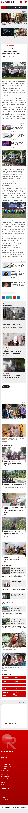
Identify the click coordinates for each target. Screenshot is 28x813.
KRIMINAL (5, 688)
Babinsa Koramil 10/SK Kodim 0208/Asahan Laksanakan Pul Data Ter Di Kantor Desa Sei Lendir (13, 557)
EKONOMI (17, 681)
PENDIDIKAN (5, 692)
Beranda (4, 45)
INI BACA (3, 797)
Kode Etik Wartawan (5, 764)
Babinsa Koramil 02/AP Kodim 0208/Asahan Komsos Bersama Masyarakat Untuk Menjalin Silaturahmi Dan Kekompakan (11, 377)
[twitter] (7, 297)
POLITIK (4, 695)
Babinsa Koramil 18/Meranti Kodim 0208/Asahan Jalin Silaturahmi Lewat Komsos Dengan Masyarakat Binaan (13, 509)
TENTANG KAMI (5, 760)
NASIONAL (17, 688)
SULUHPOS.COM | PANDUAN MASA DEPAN (17, 807)
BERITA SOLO (4, 784)
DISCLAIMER (4, 768)
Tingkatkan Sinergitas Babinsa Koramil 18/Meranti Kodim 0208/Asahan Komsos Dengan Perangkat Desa (13, 351)
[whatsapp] (10, 297)
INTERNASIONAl (18, 684)
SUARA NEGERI (4, 778)
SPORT (16, 695)
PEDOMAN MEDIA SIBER (7, 766)
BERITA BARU (4, 780)
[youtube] (10, 754)
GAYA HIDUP (5, 684)
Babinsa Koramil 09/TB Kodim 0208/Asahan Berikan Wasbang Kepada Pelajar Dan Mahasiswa (12, 463)
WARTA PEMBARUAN (6, 791)
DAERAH (4, 681)
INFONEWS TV (4, 799)
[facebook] (3, 297)
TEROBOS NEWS (5, 776)
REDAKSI (3, 762)
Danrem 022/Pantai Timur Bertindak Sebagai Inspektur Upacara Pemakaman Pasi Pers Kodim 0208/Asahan (18, 607)
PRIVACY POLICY (5, 770)
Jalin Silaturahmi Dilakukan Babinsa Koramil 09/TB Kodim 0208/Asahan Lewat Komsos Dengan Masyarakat (14, 486)
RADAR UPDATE (5, 795)
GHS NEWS (3, 782)
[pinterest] (14, 297)
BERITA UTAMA (10, 45)
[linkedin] (18, 297)
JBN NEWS (3, 793)
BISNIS (16, 677)
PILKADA (17, 692)
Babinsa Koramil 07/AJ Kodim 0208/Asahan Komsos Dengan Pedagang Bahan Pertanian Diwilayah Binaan (13, 326)
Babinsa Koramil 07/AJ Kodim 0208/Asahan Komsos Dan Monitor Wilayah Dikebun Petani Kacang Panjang (13, 534)
